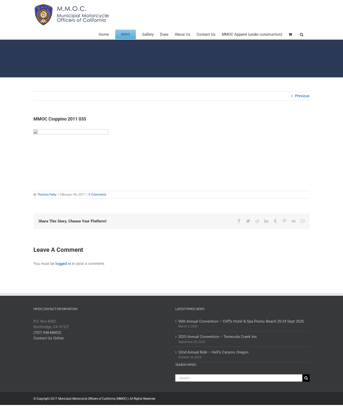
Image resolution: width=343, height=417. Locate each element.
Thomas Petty (46, 194)
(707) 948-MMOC (47, 332)
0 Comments (97, 194)
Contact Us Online (48, 338)
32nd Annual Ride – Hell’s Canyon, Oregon (213, 352)
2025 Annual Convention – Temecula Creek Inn (217, 336)
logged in (63, 263)
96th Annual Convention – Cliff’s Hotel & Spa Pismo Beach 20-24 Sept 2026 (241, 321)
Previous (302, 96)
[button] (301, 34)
